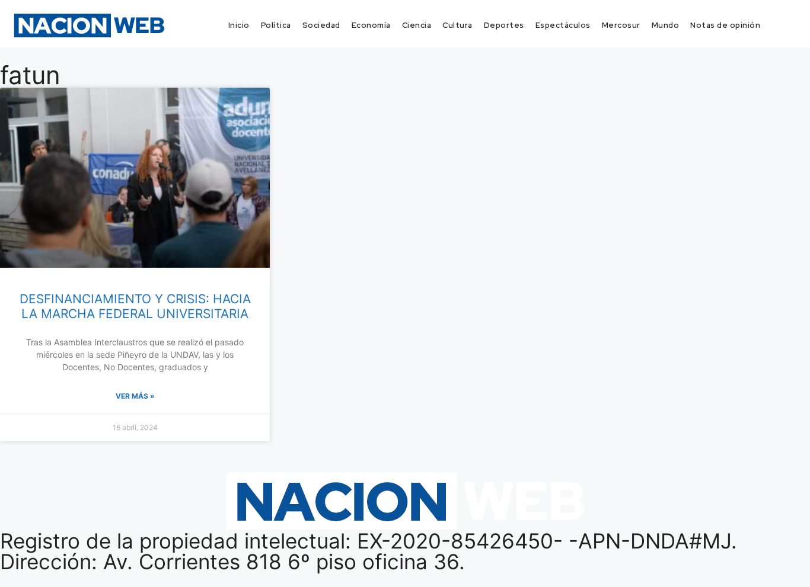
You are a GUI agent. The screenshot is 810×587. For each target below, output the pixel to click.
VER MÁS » (135, 396)
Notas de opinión (725, 25)
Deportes (504, 25)
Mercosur (621, 25)
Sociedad (321, 25)
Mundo (666, 25)
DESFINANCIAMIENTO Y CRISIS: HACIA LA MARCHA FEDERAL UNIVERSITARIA (135, 306)
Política (276, 25)
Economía (371, 25)
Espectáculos (563, 25)
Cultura (457, 25)
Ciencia (417, 25)
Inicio (239, 25)
